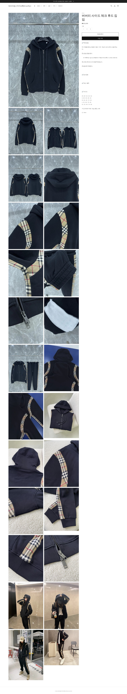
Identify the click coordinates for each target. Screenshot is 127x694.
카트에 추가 (100, 34)
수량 (83, 26)
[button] (111, 6)
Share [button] (85, 112)
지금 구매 (100, 38)
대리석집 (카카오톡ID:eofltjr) (63, 691)
